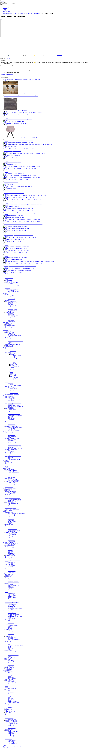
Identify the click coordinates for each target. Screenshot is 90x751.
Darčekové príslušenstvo (10, 325)
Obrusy (9, 626)
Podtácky (9, 673)
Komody (7, 461)
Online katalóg (6, 747)
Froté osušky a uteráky (12, 441)
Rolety (9, 621)
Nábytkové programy (12, 534)
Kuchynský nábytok (9, 421)
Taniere (9, 700)
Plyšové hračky (13, 351)
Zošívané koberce (11, 618)
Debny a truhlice (11, 660)
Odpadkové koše (8, 331)
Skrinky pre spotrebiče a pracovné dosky (16, 406)
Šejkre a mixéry (11, 416)
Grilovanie (7, 715)
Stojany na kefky (16, 366)
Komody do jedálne (11, 482)
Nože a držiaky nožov (12, 683)
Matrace (11, 372)
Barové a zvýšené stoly (12, 479)
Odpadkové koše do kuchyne (13, 430)
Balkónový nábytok (7, 11)
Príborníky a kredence (12, 484)
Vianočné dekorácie (11, 571)
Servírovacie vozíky (12, 425)
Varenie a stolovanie (7, 670)
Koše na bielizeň (11, 333)
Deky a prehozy (11, 638)
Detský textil (10, 296)
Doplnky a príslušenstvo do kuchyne (15, 427)
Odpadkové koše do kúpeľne (13, 443)
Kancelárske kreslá (11, 493)
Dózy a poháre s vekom (12, 682)
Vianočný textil (11, 572)
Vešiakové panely (11, 505)
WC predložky (11, 451)
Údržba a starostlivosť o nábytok (14, 516)
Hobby (6, 382)
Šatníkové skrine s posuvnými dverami (15, 609)
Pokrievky (10, 707)
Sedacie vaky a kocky (12, 521)
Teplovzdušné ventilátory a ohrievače (15, 448)
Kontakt (4, 745)
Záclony (9, 656)
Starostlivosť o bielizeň (9, 332)
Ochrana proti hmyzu (9, 328)
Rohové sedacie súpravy (12, 529)
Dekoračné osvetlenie (12, 544)
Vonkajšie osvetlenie (9, 557)
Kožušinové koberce (12, 615)
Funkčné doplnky (8, 709)
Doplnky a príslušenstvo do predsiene (12, 498)
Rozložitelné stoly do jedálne (13, 480)
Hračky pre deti (11, 320)
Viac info (8, 58)
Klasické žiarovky (11, 562)
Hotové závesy (11, 652)
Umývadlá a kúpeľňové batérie (11, 452)
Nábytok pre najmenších (36, 13)
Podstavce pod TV (11, 515)
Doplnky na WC (11, 450)
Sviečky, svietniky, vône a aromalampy (12, 282)
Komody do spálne (11, 578)
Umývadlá (10, 455)
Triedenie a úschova (7, 658)
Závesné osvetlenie (11, 554)
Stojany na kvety (8, 281)
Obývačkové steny (9, 524)
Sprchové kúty (10, 457)
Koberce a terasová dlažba (13, 723)
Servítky (9, 676)
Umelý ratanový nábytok (12, 743)
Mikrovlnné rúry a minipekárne (14, 414)
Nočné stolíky (15, 377)
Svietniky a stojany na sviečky (14, 285)
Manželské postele (11, 598)
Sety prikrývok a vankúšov (18, 361)
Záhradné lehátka (11, 733)
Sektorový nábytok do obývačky (11, 532)
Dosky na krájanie (11, 681)
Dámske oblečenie (11, 387)
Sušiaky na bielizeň (11, 334)
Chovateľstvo (8, 324)
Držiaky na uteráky (11, 440)
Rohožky (9, 617)
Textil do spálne (8, 641)
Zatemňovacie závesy (12, 657)
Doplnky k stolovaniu (9, 671)
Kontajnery (7, 490)
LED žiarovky (10, 563)
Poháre (6, 687)
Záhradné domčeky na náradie (11, 720)
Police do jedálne (11, 483)
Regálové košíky (11, 661)
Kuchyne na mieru (9, 396)
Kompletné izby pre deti (12, 309)
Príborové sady (11, 692)
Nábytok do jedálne (7, 468)
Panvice (9, 705)
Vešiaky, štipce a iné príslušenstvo (14, 335)
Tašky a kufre (8, 712)
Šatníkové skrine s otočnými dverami (15, 608)
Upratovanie (7, 337)
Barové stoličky (6, 6)
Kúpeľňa (12, 365)
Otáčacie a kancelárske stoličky (11, 491)
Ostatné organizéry (9, 666)
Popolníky (10, 675)
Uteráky (14, 362)
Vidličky (9, 693)
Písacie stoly (5, 8)
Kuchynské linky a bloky (10, 397)
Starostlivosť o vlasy (9, 345)
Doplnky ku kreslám (12, 492)
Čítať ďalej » (59, 55)
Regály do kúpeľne (11, 435)
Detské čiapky (13, 390)
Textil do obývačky (9, 636)
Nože (9, 691)
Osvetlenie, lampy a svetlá (8, 542)
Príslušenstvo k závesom (12, 654)
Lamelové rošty (8, 576)
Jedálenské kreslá (11, 473)
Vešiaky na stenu (11, 506)
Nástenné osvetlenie (12, 548)
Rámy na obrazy (8, 280)
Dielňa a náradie (8, 326)
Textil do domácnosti (7, 610)
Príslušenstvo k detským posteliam (17, 306)
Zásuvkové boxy (11, 665)
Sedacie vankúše (11, 640)
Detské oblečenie (11, 389)
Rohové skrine (10, 607)
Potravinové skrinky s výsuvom (14, 405)
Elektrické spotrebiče (7, 338)
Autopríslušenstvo (8, 323)
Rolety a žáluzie (8, 619)
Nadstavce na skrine (12, 604)
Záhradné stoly (8, 738)
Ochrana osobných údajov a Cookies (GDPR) (12, 746)
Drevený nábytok (11, 741)
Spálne (4, 573)
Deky (14, 356)
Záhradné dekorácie (11, 728)
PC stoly (14, 378)
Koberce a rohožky (9, 611)
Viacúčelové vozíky (9, 668)
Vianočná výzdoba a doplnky (11, 569)
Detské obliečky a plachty (13, 315)
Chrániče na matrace (17, 355)
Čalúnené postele (11, 594)
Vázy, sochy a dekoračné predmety (12, 289)
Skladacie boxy (11, 662)
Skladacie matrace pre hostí (13, 589)
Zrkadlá (9, 437)
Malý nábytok (5, 460)
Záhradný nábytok (6, 713)
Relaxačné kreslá (11, 520)
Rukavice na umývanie (12, 633)
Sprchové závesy (11, 447)
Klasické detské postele (14, 305)
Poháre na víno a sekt (12, 688)
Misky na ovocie (11, 672)
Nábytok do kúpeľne (9, 432)
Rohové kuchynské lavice (13, 474)
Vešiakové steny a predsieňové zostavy (12, 509)
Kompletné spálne (8, 575)
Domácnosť (5, 330)
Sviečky (9, 284)
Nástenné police (11, 535)
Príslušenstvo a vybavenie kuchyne (12, 426)
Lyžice (9, 690)
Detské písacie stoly (11, 303)
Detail (6, 80)
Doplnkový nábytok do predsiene (14, 499)
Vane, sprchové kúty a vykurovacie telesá (13, 456)
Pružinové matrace (11, 588)
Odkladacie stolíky (9, 464)
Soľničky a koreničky (12, 678)
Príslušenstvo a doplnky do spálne (11, 602)
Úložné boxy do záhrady (12, 725)
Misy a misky (10, 698)
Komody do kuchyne (12, 422)
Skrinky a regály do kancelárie (11, 495)
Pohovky (9, 527)
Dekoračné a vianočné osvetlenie (11, 543)
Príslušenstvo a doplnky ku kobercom (15, 616)
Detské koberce (11, 314)
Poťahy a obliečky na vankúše (14, 639)
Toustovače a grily (11, 418)
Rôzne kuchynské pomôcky (13, 684)
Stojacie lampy (11, 551)
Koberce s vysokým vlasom (13, 614)
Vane (9, 458)
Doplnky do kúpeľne (12, 439)
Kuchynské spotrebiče (9, 408)
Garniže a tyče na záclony (13, 651)
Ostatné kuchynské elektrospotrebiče (15, 415)
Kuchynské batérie (11, 428)
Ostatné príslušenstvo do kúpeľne (14, 445)
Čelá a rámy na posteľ (12, 595)
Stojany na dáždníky (12, 501)
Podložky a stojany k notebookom (12, 394)
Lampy (14, 368)
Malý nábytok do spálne (10, 577)
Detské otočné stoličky (12, 302)
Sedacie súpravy (13, 375)
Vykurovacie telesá (11, 726)
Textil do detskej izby (9, 312)
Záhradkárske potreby (9, 718)
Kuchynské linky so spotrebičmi (14, 400)
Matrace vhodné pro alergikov (13, 585)
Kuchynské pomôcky (9, 680)
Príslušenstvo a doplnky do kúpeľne (12, 438)
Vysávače (10, 342)
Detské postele (10, 304)
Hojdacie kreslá (11, 519)
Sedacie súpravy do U (12, 531)
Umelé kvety (7, 288)
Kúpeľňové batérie (11, 453)
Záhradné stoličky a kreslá (13, 735)
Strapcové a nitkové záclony (13, 655)
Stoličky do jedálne (11, 477)
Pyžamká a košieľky (14, 393)
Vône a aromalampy (12, 286)
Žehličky (9, 343)
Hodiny (6, 277)
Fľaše (9, 697)
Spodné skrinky (11, 407)
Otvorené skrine (11, 605)
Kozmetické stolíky (9, 462)
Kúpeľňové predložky (12, 442)
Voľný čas (5, 708)
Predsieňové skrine (11, 504)
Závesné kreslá (11, 736)
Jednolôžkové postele (12, 597)
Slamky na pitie (11, 677)
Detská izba (17, 13)
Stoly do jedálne (8, 478)
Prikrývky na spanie (16, 359)
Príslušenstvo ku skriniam (13, 606)
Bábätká (7, 294)
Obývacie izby (6, 511)
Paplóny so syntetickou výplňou (16, 645)
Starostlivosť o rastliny (12, 719)
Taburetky (12, 380)
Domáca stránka (6, 13)
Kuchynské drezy (11, 429)
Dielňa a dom (5, 322)
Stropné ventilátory (9, 556)
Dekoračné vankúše (11, 637)
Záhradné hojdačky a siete (13, 731)
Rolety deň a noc (11, 623)
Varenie (6, 703)
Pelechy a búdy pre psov (17, 385)
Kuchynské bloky (11, 398)
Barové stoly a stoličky (9, 469)
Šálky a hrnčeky (11, 699)
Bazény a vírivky (8, 714)
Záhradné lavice (11, 732)
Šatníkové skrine (8, 603)
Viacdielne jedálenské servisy (13, 702)
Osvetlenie (12, 367)
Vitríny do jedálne (11, 485)
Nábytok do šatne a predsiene (8, 497)
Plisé (9, 620)
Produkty (12, 13)
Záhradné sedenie (8, 730)
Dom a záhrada (8, 352)
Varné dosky (10, 420)
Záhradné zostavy (8, 739)
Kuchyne (4, 395)
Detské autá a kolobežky (12, 319)
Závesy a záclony (8, 650)
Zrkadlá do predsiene (9, 510)
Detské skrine (10, 307)
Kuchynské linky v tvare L (13, 401)
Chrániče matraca (11, 642)
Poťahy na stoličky (11, 627)
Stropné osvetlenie (11, 553)
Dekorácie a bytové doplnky (8, 275)
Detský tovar (7, 348)
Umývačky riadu (11, 419)
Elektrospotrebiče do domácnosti (11, 340)
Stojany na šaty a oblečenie (13, 581)
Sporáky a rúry (11, 417)
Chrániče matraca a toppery (10, 574)
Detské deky (10, 313)
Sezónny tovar (6, 567)
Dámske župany (13, 388)
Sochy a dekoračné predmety (13, 291)
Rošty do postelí (13, 374)
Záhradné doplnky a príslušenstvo (11, 721)
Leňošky (9, 526)
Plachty (14, 357)
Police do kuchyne (11, 424)
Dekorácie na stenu (11, 290)
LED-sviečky (10, 283)
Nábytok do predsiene (9, 502)
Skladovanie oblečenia (9, 667)
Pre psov (12, 384)
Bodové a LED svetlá (12, 547)
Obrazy (6, 279)
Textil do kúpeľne (8, 629)
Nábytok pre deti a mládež (25, 13)
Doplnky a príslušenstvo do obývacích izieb (16, 513)
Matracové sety (11, 586)
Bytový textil (12, 354)
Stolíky (11, 376)
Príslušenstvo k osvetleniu (10, 555)
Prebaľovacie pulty (11, 299)
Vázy (9, 292)
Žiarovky (7, 561)
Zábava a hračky (8, 317)
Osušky (9, 630)
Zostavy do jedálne (9, 487)
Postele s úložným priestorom (13, 599)
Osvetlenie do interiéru (9, 546)
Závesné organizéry (9, 669)
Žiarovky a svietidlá (9, 564)
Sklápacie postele (11, 600)
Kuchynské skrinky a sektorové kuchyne (13, 403)
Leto (6, 568)
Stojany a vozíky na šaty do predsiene (15, 500)
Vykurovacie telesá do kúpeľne (14, 459)
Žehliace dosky (11, 336)
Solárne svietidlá (11, 558)
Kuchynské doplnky (9, 679)
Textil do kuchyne (8, 624)
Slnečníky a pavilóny (9, 717)
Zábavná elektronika (9, 346)
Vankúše (4, 10)
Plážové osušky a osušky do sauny (14, 631)
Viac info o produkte (6, 74)
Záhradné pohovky (11, 734)
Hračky (9, 349)
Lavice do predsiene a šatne (13, 503)
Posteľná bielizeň (16, 358)
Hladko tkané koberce (12, 613)
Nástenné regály (8, 463)
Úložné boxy (12, 369)
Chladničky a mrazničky (12, 409)
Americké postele (11, 593)
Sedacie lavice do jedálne (13, 476)
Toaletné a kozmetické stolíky (13, 582)
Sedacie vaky (10, 311)
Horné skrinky (10, 404)
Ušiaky (9, 523)
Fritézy (9, 411)
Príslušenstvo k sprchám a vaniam (14, 446)
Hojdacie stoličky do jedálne (13, 472)
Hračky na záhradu (11, 722)
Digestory (10, 410)
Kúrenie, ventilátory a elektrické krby (12, 344)
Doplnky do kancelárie (9, 489)
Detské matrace (8, 300)
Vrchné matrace (11, 590)
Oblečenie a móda (8, 386)
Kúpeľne (4, 431)
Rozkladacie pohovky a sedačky (14, 530)
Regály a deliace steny (12, 536)
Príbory (6, 689)
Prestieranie (10, 628)
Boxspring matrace (11, 584)
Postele (4, 9)
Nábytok (9, 370)
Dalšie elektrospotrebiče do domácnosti (15, 341)
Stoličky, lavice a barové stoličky (11, 470)
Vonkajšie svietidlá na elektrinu (14, 560)
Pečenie (6, 686)
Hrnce (9, 704)
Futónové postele (11, 596)
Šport (6, 710)
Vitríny (6, 467)
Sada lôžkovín (10, 648)
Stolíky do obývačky (9, 539)
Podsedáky (10, 724)
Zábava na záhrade (11, 321)
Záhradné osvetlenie (9, 729)
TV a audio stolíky (11, 541)
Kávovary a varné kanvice (13, 412)
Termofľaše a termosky (12, 701)
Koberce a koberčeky (14, 364)
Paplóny (9, 644)
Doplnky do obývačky (9, 512)
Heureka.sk (5, 347)
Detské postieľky (11, 295)
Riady (6, 694)
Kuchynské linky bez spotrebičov (14, 399)
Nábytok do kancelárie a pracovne (9, 488)
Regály (6, 466)
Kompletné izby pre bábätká (13, 298)
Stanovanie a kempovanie (10, 711)
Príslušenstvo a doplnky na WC (11, 449)
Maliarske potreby (8, 327)
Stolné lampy (10, 552)
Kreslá (6, 518)
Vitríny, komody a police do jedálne (12, 481)
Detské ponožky (13, 391)
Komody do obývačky (12, 533)
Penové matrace (11, 587)
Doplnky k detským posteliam (13, 316)
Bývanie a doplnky (11, 353)
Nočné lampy (10, 550)
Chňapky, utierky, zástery (13, 625)
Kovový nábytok (11, 742)
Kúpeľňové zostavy (11, 433)
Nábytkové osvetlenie (12, 514)
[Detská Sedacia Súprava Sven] (9, 37)
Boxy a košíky (8, 659)
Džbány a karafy (11, 696)
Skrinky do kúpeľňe (12, 436)
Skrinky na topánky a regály (10, 508)
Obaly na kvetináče (9, 278)
